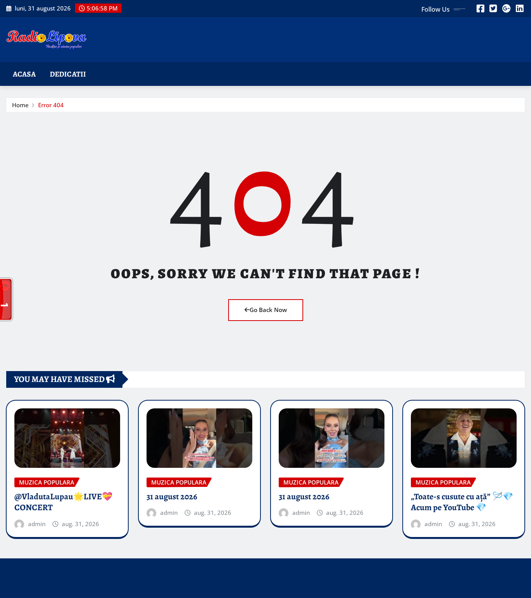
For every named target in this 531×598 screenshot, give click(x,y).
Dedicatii (68, 74)
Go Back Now (268, 310)
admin (36, 524)
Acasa (24, 74)
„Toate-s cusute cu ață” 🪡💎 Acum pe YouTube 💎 (462, 502)
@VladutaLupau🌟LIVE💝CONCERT (63, 502)
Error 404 (51, 105)
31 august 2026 (172, 496)
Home (20, 105)
